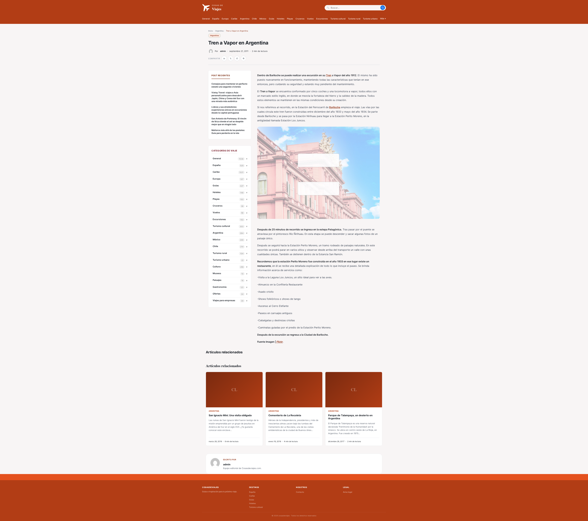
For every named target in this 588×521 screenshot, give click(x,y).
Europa (225, 18)
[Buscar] (382, 7)
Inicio (210, 31)
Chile (254, 18)
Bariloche (334, 107)
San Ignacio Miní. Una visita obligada (230, 415)
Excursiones (322, 18)
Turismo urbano (370, 18)
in (224, 58)
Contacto (300, 492)
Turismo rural (354, 18)
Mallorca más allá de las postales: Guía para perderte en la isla (228, 131)
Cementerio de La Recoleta (284, 415)
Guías (271, 18)
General (206, 18)
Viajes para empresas (224, 300)
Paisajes (217, 280)
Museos (217, 273)
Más (383, 18)
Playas (290, 18)
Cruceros (300, 18)
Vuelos (310, 18)
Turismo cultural (337, 18)
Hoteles (280, 18)
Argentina (244, 18)
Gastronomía (219, 287)
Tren (328, 75)
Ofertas (217, 293)
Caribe (234, 18)
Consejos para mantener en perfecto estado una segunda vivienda (229, 85)
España (215, 18)
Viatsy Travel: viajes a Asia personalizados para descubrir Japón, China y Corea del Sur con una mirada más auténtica (227, 96)
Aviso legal (347, 492)
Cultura (217, 266)
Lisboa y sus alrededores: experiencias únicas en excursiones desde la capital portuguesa (229, 110)
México (262, 18)
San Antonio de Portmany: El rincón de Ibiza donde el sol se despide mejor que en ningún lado (228, 121)
